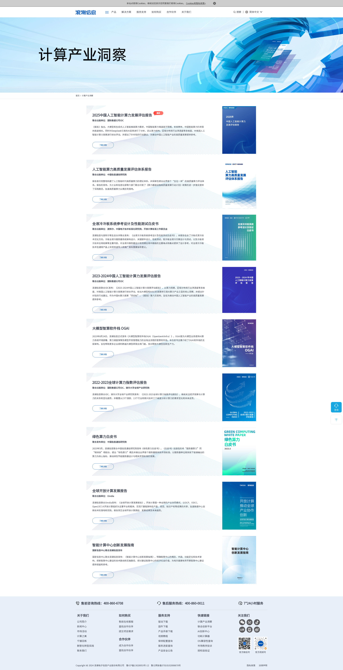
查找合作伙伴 (126, 626)
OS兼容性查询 (205, 641)
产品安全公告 (165, 650)
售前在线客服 (126, 621)
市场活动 (82, 631)
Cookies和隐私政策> (196, 3)
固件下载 (163, 626)
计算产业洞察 (205, 621)
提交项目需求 (126, 631)
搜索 (238, 12)
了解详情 (103, 145)
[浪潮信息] (86, 12)
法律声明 (263, 665)
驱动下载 (163, 621)
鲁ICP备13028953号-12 (137, 665)
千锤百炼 (82, 641)
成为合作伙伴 (126, 645)
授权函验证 (204, 650)
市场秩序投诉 (205, 645)
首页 (77, 95)
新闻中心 (82, 626)
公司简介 (82, 621)
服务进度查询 (165, 645)
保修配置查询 (165, 641)
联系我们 (82, 650)
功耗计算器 (204, 636)
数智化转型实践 (85, 645)
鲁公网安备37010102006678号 (166, 665)
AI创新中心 (204, 631)
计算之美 (82, 636)
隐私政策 (251, 665)
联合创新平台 (205, 626)
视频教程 (163, 636)
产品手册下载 (165, 631)
